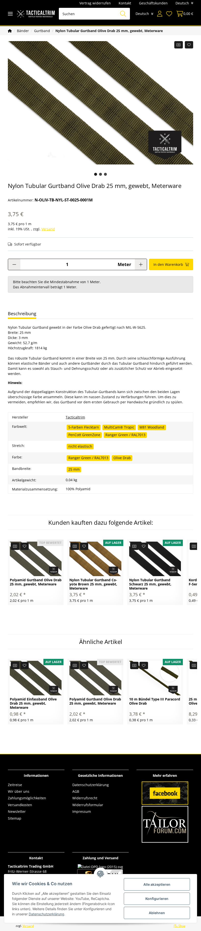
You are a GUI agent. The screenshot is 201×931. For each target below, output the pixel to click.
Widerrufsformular (87, 805)
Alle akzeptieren (156, 884)
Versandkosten (20, 805)
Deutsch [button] (182, 3)
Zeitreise (15, 784)
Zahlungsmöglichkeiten (27, 798)
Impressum (81, 811)
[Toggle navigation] (10, 14)
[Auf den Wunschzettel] (189, 44)
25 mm (74, 469)
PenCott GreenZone (84, 434)
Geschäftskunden (153, 3)
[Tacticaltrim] (36, 14)
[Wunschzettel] (169, 14)
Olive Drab (122, 457)
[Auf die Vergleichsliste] (178, 44)
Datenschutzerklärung (90, 784)
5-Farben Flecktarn (83, 427)
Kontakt (125, 3)
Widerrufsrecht (84, 798)
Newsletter (17, 811)
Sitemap (14, 818)
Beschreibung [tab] (22, 313)
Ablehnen (157, 913)
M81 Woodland (151, 427)
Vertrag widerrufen (95, 3)
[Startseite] (10, 30)
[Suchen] (123, 14)
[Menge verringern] (14, 264)
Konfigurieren (156, 898)
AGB (75, 791)
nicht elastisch (80, 446)
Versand (48, 229)
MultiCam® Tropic (119, 427)
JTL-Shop (179, 926)
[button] (159, 14)
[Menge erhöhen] (141, 264)
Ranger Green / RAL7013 (125, 434)
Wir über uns (18, 791)
